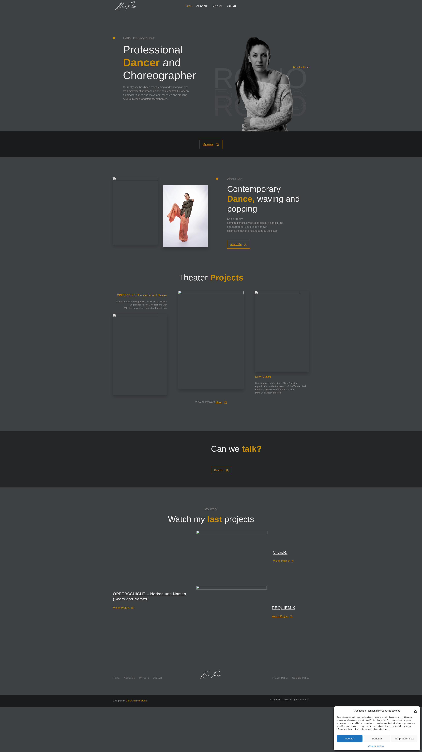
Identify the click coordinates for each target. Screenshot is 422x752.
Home (188, 5)
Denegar (377, 738)
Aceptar (349, 738)
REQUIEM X (283, 608)
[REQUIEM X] (231, 611)
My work (217, 5)
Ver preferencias (404, 738)
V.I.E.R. (280, 552)
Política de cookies (375, 746)
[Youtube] (114, 55)
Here (219, 402)
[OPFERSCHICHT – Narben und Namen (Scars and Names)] (152, 559)
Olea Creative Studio (136, 700)
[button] (415, 710)
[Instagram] (114, 46)
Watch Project (121, 607)
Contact (231, 5)
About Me (202, 5)
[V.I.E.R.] (232, 556)
